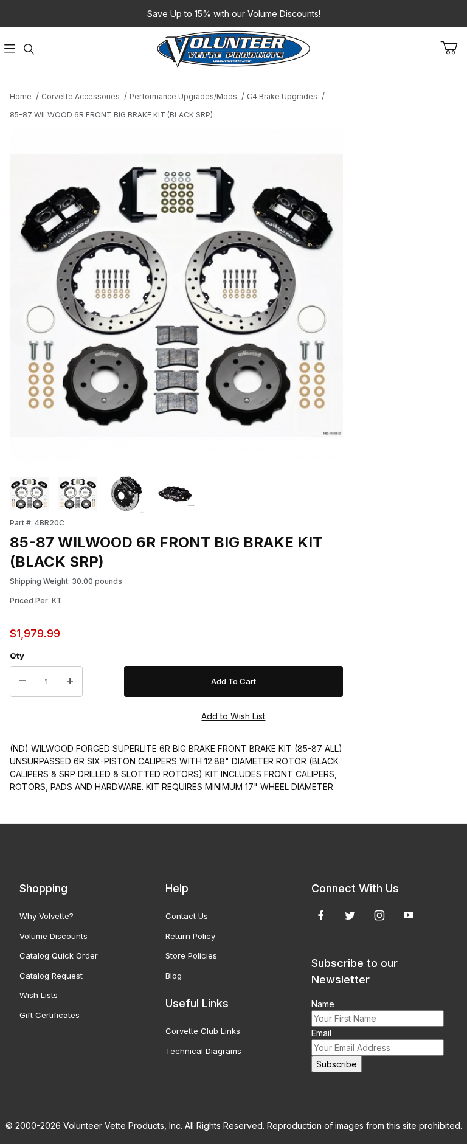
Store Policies (191, 955)
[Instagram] (379, 915)
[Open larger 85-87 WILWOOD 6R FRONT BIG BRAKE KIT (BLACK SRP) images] (176, 295)
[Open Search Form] (29, 49)
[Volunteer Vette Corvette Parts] (233, 48)
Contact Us (186, 916)
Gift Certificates (49, 1015)
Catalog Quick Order (58, 955)
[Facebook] (321, 915)
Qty (17, 655)
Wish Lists (38, 995)
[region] (176, 493)
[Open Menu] (9, 49)
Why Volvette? (46, 916)
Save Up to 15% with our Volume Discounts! (233, 14)
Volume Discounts (53, 936)
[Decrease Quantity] (22, 682)
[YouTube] (408, 915)
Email (321, 1033)
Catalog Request (51, 975)
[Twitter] (350, 915)
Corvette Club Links (202, 1031)
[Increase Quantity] (70, 682)
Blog (173, 975)
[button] (29, 493)
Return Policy (190, 936)
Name (322, 1004)
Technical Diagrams (203, 1051)
